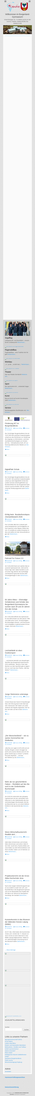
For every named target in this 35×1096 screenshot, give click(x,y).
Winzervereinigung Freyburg (13, 1062)
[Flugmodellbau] (17, 347)
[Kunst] (17, 393)
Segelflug (8, 338)
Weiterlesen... (21, 342)
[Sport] (17, 381)
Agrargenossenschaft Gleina (13, 1039)
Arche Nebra (9, 1041)
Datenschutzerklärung (12, 1087)
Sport (7, 384)
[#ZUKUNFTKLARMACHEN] (17, 1016)
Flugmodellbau (11, 350)
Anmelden (8, 1071)
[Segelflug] (17, 329)
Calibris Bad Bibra (10, 1043)
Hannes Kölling (18, 428)
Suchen (7, 1027)
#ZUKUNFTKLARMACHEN (15, 1020)
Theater (8, 372)
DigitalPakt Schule (12, 469)
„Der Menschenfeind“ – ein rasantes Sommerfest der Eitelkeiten (17, 738)
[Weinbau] (17, 359)
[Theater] (17, 369)
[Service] (17, 405)
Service (8, 408)
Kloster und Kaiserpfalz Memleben (15, 1045)
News (8, 449)
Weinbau (8, 362)
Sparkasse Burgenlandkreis (13, 1058)
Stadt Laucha (9, 1060)
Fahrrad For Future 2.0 (14, 558)
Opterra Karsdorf (10, 1051)
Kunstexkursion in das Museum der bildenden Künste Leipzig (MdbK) (17, 922)
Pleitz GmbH (8, 1053)
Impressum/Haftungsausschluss (15, 1077)
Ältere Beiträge (10, 950)
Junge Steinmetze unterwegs (16, 694)
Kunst (7, 396)
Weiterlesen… (14, 534)
